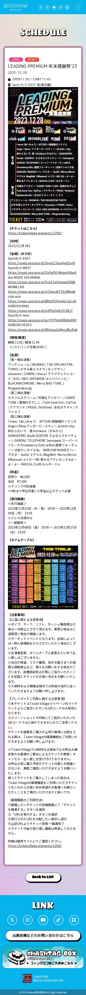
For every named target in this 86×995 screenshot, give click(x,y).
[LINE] (67, 7)
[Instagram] (47, 7)
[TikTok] (60, 7)
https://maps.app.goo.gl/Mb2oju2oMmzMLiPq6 (42, 329)
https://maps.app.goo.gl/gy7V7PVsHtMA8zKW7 (42, 320)
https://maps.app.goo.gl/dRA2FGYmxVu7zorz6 (42, 301)
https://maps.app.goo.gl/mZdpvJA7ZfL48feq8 (41, 291)
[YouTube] (54, 7)
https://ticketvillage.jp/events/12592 (35, 233)
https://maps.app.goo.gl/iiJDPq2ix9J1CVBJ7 (40, 310)
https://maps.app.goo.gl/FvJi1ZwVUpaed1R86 (41, 282)
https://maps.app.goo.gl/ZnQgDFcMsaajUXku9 (42, 272)
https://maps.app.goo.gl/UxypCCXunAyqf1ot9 (41, 263)
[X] (40, 7)
